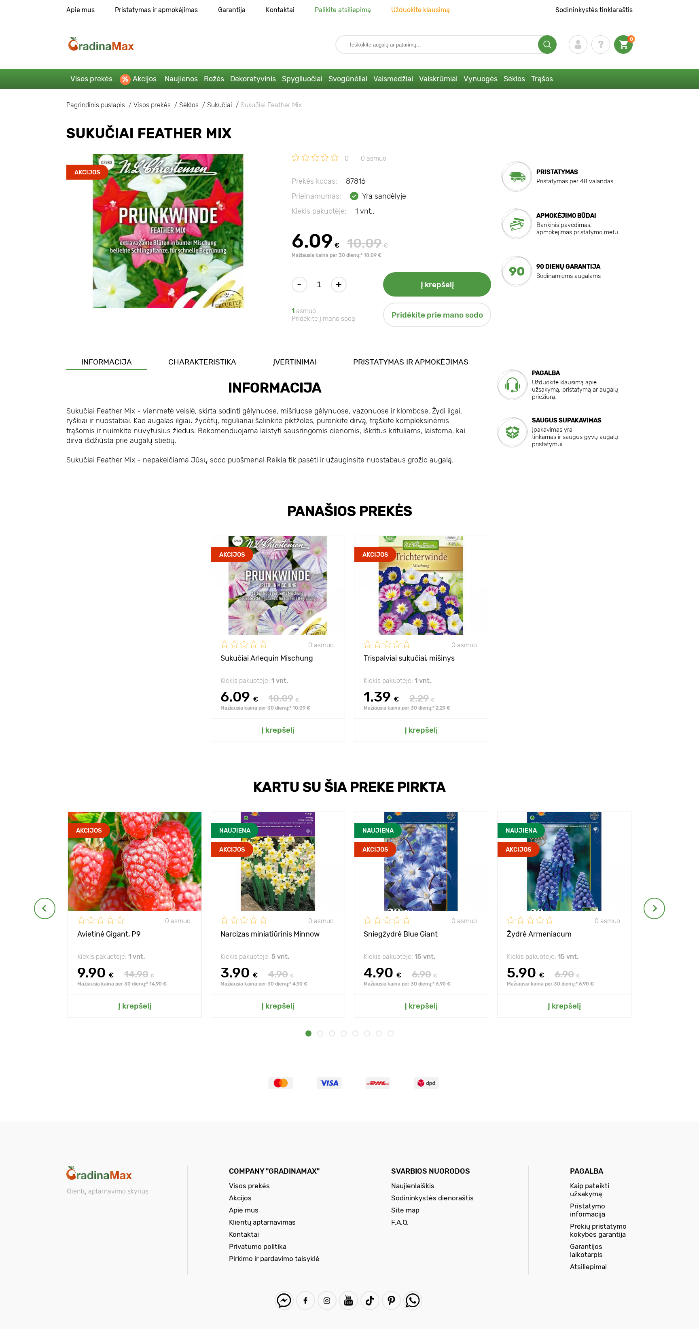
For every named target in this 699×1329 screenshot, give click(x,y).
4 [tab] (344, 1033)
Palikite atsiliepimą (343, 10)
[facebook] (305, 1300)
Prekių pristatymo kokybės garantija (598, 1230)
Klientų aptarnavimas (262, 1222)
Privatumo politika (257, 1246)
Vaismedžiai (393, 78)
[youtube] (348, 1300)
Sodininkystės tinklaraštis (594, 10)
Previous (44, 908)
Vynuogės (481, 78)
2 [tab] (320, 1033)
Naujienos (181, 78)
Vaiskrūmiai (438, 78)
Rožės (214, 78)
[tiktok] (369, 1300)
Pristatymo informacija (587, 1210)
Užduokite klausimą (420, 10)
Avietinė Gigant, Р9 (109, 934)
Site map (405, 1210)
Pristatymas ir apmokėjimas (156, 10)
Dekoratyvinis (253, 78)
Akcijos (145, 78)
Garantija (232, 10)
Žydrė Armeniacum (539, 934)
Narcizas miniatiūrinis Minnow (270, 934)
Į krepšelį (437, 284)
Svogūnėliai (347, 78)
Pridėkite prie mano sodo (437, 315)
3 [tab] (332, 1033)
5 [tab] (355, 1033)
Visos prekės (91, 78)
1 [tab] (308, 1033)
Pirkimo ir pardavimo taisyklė (274, 1259)
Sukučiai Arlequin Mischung (266, 658)
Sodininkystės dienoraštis (432, 1198)
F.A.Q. (400, 1222)
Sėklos (514, 78)
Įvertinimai (295, 362)
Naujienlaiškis (412, 1186)
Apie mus (80, 10)
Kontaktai (280, 10)
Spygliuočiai (302, 78)
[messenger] (284, 1300)
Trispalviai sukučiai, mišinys (409, 658)
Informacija (106, 362)
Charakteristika (202, 362)
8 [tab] (391, 1033)
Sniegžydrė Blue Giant (401, 934)
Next (654, 908)
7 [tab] (379, 1033)
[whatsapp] (412, 1300)
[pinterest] (391, 1300)
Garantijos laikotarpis (586, 1250)
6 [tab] (367, 1033)
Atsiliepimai (588, 1267)
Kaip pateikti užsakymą (589, 1190)
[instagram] (327, 1300)
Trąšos (542, 78)
